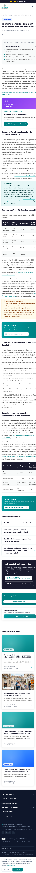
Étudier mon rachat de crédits (15, 334)
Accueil (4, 15)
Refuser (6, 870)
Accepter (17, 870)
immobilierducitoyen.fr (7, 854)
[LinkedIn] (9, 832)
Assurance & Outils (9, 803)
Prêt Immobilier (8, 795)
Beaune (5, 827)
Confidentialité (26, 841)
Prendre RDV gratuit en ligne (19, 578)
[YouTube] (13, 832)
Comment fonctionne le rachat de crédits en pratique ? (18, 50)
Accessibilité (10, 844)
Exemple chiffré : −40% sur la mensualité (17, 54)
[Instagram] (6, 832)
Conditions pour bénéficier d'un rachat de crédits (20, 57)
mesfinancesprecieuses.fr (20, 854)
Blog (9, 15)
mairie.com (4, 855)
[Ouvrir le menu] (32, 6)
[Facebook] (3, 832)
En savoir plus (11, 865)
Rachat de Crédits (9, 799)
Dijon (5, 824)
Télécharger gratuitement (17, 124)
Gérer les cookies (18, 844)
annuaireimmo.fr (23, 852)
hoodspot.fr (30, 854)
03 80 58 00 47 (8, 830)
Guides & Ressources (10, 807)
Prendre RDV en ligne (21, 616)
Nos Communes (7, 812)
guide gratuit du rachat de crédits (24, 176)
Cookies (3, 844)
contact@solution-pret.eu (24, 830)
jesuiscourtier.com (14, 852)
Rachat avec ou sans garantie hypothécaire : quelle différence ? (18, 60)
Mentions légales (17, 841)
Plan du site (5, 848)
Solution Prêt (7, 816)
